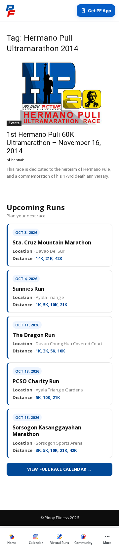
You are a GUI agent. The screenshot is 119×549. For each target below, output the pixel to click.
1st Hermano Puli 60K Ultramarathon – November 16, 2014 (54, 142)
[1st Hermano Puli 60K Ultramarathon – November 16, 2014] (59, 93)
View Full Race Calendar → (59, 469)
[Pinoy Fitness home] (10, 10)
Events (14, 123)
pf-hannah (15, 160)
